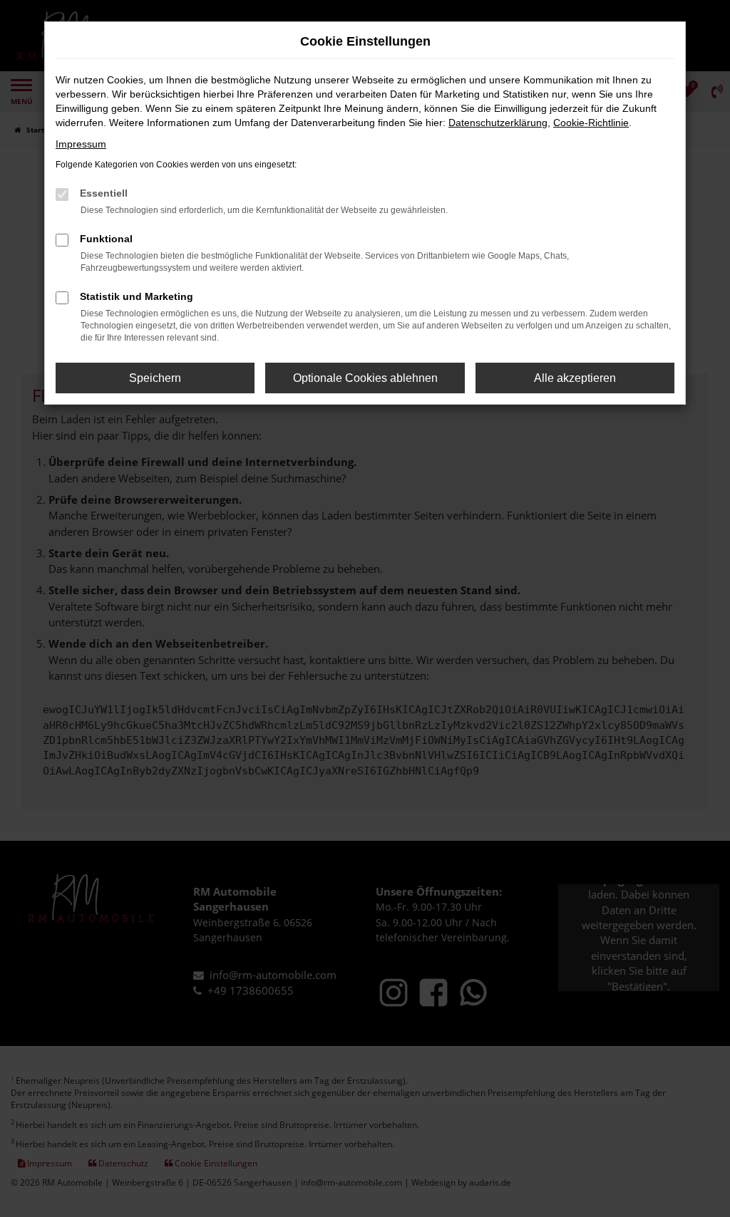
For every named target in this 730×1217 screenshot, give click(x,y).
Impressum (81, 144)
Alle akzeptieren (575, 378)
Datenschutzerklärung (498, 122)
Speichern (155, 378)
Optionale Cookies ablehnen (365, 378)
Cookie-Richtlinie (591, 122)
